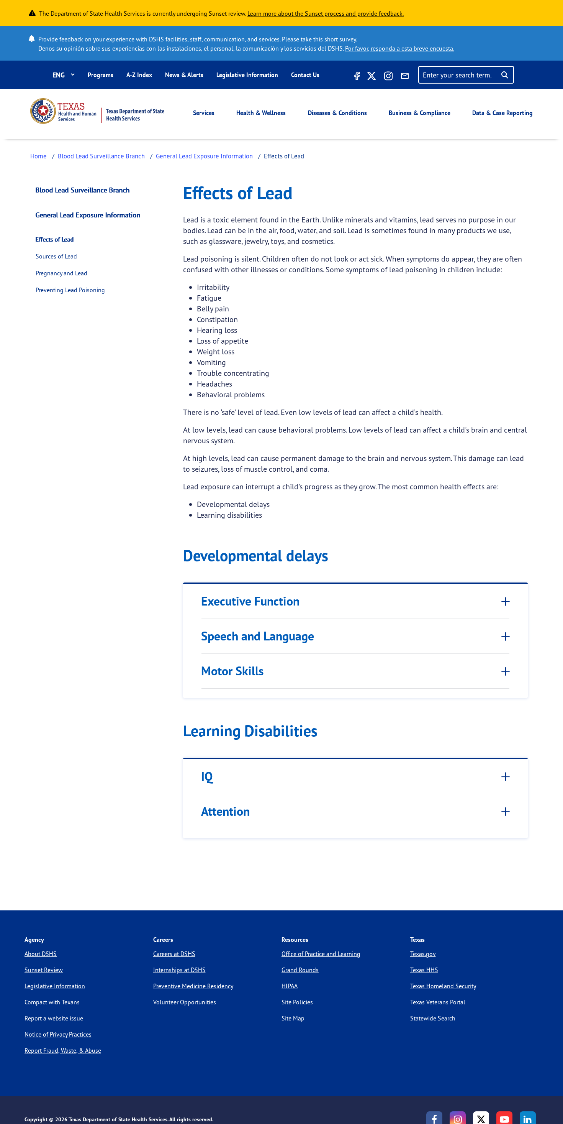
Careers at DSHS (174, 954)
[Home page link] (97, 111)
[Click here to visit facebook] (356, 77)
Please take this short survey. (319, 39)
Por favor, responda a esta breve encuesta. (399, 48)
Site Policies (297, 1002)
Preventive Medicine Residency (193, 986)
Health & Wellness (261, 113)
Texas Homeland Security (443, 986)
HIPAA (290, 986)
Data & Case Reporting (502, 113)
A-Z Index (139, 75)
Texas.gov (423, 954)
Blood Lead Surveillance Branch (101, 156)
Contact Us (305, 75)
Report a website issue (54, 1018)
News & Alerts (184, 75)
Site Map (293, 1018)
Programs (100, 75)
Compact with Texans (52, 1002)
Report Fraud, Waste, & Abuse (63, 1050)
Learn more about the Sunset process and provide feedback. (325, 13)
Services (203, 113)
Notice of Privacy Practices (58, 1034)
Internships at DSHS (179, 970)
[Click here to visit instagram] (388, 77)
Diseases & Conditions (337, 113)
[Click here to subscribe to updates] (404, 77)
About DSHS (41, 954)
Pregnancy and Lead (61, 273)
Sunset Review (44, 970)
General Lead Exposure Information (204, 156)
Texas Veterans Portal (437, 1002)
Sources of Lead (56, 256)
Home (38, 156)
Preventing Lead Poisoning (70, 290)
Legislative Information (247, 75)
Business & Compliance (419, 113)
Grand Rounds (300, 970)
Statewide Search (432, 1018)
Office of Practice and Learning (321, 954)
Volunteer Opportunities (184, 1002)
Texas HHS (424, 970)
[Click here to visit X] (371, 77)
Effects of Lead (55, 239)
